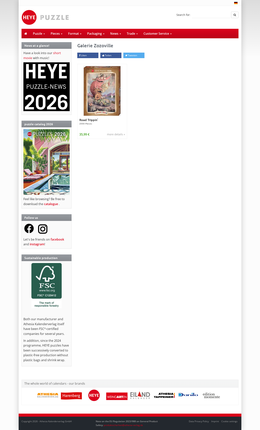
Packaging (95, 33)
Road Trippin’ (88, 121)
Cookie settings (229, 421)
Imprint (215, 421)
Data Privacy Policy (199, 421)
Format (74, 33)
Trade (131, 33)
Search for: (183, 15)
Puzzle (38, 33)
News (114, 33)
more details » (116, 134)
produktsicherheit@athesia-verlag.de (123, 425)
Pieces (56, 33)
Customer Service (157, 33)
